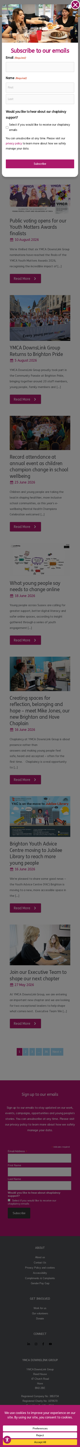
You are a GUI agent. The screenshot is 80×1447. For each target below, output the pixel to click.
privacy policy (14, 143)
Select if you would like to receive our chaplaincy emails (39, 127)
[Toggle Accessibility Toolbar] (7, 1439)
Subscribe (40, 164)
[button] (75, 4)
